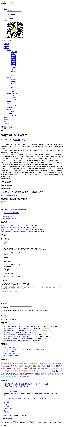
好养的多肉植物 (41, 368)
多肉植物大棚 (57, 366)
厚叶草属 (13, 56)
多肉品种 (6, 48)
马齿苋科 (10, 113)
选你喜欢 (4, 359)
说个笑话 (55, 374)
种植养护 (6, 46)
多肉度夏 (42, 366)
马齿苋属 (13, 115)
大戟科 (9, 101)
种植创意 (8, 374)
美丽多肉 (34, 374)
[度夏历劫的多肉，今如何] (9, 231)
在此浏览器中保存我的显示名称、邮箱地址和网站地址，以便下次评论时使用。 (25, 310)
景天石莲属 (14, 74)
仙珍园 (17, 363)
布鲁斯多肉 (56, 368)
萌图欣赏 (6, 119)
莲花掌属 (13, 58)
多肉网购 (10, 368)
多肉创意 (27, 366)
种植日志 (6, 121)
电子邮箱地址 (5, 307)
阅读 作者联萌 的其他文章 (11, 213)
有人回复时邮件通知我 (9, 319)
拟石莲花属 (14, 52)
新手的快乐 (10, 371)
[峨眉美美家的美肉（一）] (9, 229)
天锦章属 (13, 68)
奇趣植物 (31, 368)
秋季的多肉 (55, 371)
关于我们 (6, 402)
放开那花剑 (7, 216)
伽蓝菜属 (13, 66)
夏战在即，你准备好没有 (27, 328)
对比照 (49, 368)
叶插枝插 (55, 363)
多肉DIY (6, 117)
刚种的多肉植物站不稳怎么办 (12, 218)
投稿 (5, 404)
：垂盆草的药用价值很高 (18, 386)
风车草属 (13, 60)
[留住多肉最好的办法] (11, 340)
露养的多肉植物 (23, 376)
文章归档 (6, 410)
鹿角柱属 (13, 82)
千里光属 (13, 105)
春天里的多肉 (29, 371)
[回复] (18, 252)
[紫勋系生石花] (9, 332)
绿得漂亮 (28, 374)
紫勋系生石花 (18, 332)
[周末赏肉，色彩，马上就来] (13, 330)
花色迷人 (48, 374)
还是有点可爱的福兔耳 (25, 338)
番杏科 (9, 86)
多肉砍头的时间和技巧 (25, 334)
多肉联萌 (3, 3)
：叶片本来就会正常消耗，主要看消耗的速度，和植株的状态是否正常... (34, 393)
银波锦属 (13, 72)
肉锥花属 (13, 90)
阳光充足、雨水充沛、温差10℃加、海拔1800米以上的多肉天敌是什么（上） (26, 350)
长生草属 (13, 70)
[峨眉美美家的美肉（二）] (9, 225)
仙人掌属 (13, 80)
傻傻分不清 (34, 363)
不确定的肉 (5, 363)
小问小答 (6, 123)
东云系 (12, 363)
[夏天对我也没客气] (7, 227)
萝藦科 (9, 109)
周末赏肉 (10, 366)
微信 (5, 37)
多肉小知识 (34, 366)
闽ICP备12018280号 (6, 419)
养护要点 (42, 363)
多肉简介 (6, 44)
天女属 (13, 92)
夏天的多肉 (19, 366)
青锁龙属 (13, 62)
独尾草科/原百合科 (12, 94)
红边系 (22, 374)
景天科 (9, 50)
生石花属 (13, 88)
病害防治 (42, 371)
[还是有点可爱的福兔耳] (11, 338)
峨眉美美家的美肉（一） (24, 229)
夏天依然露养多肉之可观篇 (30, 336)
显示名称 (4, 304)
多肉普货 (49, 366)
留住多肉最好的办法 (24, 340)
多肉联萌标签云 (8, 408)
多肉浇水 (4, 368)
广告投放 (6, 406)
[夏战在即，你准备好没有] (12, 328)
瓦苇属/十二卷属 (15, 96)
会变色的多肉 (25, 363)
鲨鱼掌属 (13, 98)
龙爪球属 (13, 84)
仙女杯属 (13, 64)
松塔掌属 (13, 99)
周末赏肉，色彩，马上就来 (30, 330)
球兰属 (13, 111)
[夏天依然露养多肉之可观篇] (13, 336)
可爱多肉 (48, 363)
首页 (2, 127)
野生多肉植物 (7, 376)
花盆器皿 (41, 374)
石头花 (48, 371)
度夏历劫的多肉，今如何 (24, 231)
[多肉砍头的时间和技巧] (11, 334)
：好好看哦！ (14, 391)
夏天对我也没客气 (18, 227)
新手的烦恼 (8, 195)
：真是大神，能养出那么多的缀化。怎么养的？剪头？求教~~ (29, 384)
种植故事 (14, 195)
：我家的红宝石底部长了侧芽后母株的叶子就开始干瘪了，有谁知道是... (33, 399)
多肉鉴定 (24, 368)
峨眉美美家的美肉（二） (24, 225)
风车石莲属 (14, 76)
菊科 (8, 103)
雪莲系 (14, 376)
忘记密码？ (10, 18)
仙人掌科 (10, 78)
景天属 (13, 54)
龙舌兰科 (10, 107)
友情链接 (6, 412)
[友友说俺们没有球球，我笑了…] (14, 326)
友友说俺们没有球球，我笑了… (33, 326)
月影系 (36, 371)
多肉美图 (17, 368)
